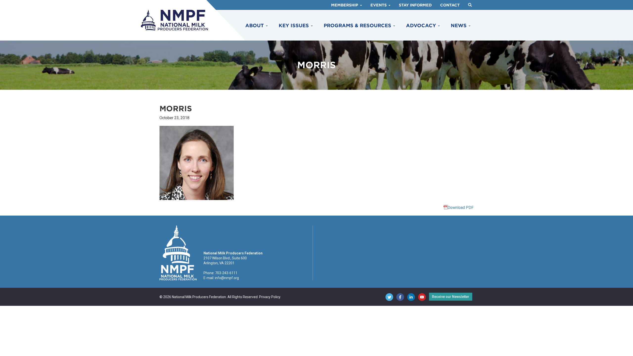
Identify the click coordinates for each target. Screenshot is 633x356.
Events (379, 5)
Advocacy (421, 25)
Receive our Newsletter (450, 297)
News (459, 25)
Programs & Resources (358, 25)
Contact (450, 5)
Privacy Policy (269, 297)
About (255, 25)
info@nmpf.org (227, 278)
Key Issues (294, 25)
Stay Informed (415, 5)
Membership (345, 5)
